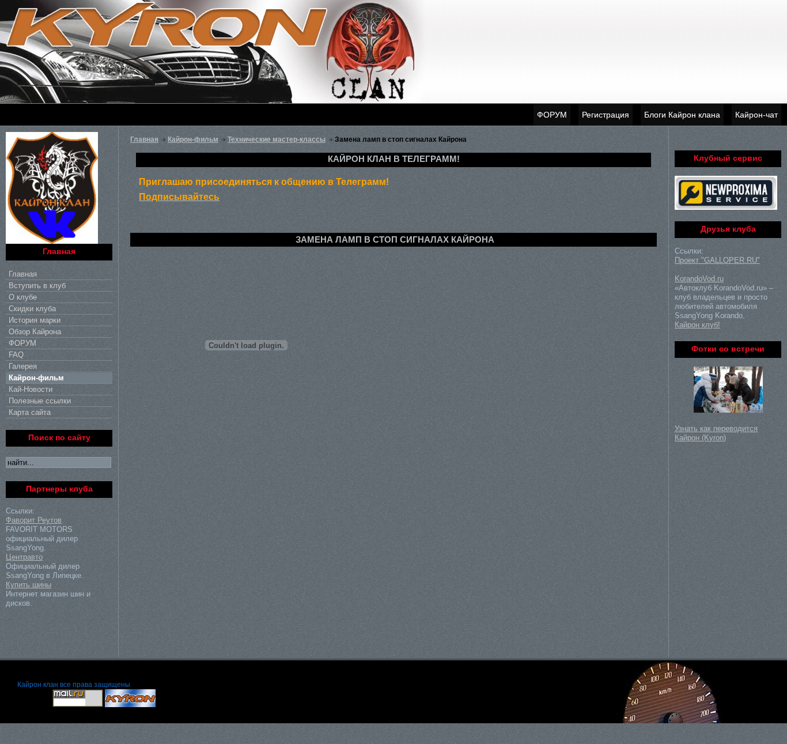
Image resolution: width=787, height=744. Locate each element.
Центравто (24, 557)
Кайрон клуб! (697, 324)
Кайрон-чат (756, 114)
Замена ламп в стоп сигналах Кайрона (395, 239)
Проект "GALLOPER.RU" (717, 260)
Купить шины (28, 584)
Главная (144, 139)
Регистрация (605, 114)
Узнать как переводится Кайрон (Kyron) (716, 433)
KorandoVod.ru (699, 278)
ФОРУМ (552, 114)
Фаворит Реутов (34, 520)
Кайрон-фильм (193, 139)
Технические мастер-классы (277, 139)
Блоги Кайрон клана (682, 114)
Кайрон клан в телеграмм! (394, 159)
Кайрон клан (37, 685)
